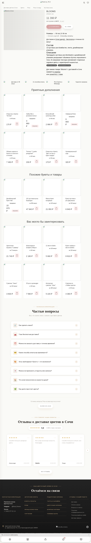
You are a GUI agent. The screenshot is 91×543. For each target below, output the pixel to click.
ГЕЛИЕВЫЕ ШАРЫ (52, 513)
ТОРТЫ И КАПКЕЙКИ (53, 501)
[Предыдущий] (3, 450)
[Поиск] (84, 3)
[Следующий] (88, 450)
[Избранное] (88, 3)
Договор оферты (76, 518)
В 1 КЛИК (68, 26)
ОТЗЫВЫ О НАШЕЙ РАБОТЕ (78, 497)
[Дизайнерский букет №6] (13, 187)
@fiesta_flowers (16, 506)
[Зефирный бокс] (72, 102)
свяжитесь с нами (56, 74)
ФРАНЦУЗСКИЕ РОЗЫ (31, 509)
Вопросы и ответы (76, 507)
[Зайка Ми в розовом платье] (32, 102)
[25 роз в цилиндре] (32, 272)
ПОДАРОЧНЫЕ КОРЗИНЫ (55, 497)
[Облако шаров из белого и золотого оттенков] (13, 140)
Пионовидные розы (64, 65)
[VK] (87, 526)
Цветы (22, 7)
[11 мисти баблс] (52, 234)
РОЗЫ (26, 505)
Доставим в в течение (65, 41)
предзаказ (35, 126)
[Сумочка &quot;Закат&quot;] (13, 272)
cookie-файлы (14, 534)
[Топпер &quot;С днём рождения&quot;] (32, 140)
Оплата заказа (75, 504)
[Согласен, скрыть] (88, 534)
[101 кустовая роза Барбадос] (32, 187)
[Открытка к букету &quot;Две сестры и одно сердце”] (52, 140)
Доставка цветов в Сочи (11, 7)
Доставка (74, 502)
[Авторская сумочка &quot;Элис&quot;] (52, 272)
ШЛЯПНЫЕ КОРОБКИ (53, 509)
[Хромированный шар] (72, 140)
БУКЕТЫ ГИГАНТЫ (30, 501)
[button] (10, 539)
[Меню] (3, 3)
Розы (28, 7)
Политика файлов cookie (78, 515)
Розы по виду (37, 7)
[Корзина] (45, 539)
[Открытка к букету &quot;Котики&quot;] (13, 102)
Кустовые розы (48, 7)
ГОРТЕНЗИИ (28, 513)
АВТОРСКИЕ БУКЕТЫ (31, 497)
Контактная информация (11, 497)
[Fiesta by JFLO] (45, 2)
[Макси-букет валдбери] (52, 187)
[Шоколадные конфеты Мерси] (32, 234)
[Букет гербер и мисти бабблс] (72, 234)
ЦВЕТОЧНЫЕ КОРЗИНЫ (54, 505)
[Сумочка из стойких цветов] (72, 272)
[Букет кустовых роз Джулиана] (72, 187)
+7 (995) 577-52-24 (10, 511)
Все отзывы (45, 471)
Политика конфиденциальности (77, 511)
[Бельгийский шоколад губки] (52, 102)
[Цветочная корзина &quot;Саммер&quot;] (13, 234)
